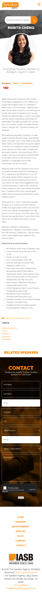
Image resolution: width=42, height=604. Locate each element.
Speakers (20, 522)
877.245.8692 (20, 585)
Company (20, 540)
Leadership (6, 337)
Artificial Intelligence (9, 328)
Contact (21, 545)
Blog (21, 536)
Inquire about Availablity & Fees (17, 318)
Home (21, 517)
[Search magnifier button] (34, 20)
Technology (6, 339)
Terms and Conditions (26, 572)
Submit (21, 497)
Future (4, 331)
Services (21, 531)
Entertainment (21, 526)
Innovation (5, 334)
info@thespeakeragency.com (21, 588)
